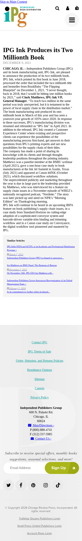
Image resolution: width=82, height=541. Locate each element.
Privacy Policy (39, 397)
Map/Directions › (43, 425)
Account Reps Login (39, 533)
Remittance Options (39, 370)
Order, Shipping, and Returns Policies (39, 360)
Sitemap (39, 379)
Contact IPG (39, 342)
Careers (39, 388)
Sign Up (58, 468)
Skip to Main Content (13, 1)
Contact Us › (43, 438)
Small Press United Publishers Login (39, 526)
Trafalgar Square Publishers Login (39, 518)
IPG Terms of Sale (39, 351)
